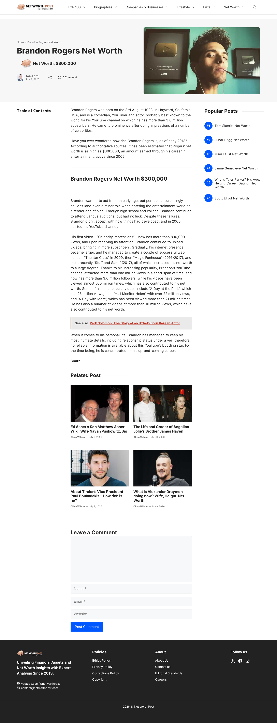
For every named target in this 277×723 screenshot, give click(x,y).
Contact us (163, 667)
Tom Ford (32, 76)
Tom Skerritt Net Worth (232, 126)
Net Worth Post (144, 706)
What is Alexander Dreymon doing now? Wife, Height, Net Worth (158, 495)
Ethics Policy (101, 660)
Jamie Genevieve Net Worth (236, 168)
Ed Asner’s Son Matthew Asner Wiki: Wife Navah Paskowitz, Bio (99, 429)
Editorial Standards (168, 673)
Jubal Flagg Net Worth (232, 140)
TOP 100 (74, 7)
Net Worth (231, 7)
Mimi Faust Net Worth (231, 154)
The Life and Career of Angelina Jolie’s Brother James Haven (161, 429)
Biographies (103, 7)
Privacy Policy (102, 667)
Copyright (99, 679)
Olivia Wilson (78, 437)
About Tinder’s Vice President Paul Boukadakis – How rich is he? (97, 495)
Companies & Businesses (144, 7)
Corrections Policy (105, 673)
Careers (161, 679)
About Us (161, 660)
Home (20, 42)
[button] (254, 7)
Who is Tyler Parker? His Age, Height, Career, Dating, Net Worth (237, 183)
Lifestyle (183, 7)
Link (60, 78)
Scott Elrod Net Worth (232, 198)
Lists (206, 7)
